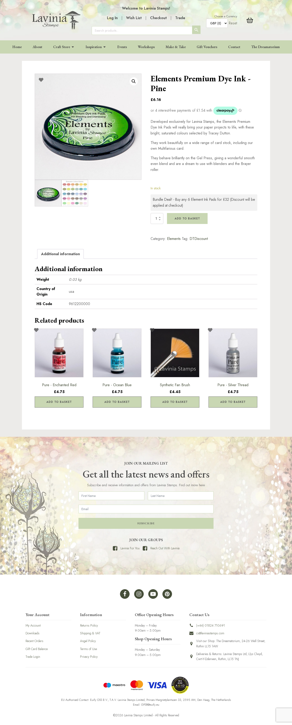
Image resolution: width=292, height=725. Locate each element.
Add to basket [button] (59, 402)
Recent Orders (34, 641)
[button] (134, 81)
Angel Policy (88, 641)
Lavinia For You (130, 548)
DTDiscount (199, 238)
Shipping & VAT (90, 633)
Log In (112, 18)
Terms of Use (88, 649)
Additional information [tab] (60, 254)
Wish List (134, 18)
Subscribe (146, 523)
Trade (180, 18)
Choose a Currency (225, 16)
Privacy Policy (89, 656)
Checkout (158, 18)
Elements (174, 238)
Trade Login (33, 656)
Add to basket (187, 218)
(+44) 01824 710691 (210, 625)
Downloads (32, 633)
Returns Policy (89, 625)
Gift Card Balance (37, 649)
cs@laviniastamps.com (210, 633)
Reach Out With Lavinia (165, 548)
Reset (233, 23)
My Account (33, 625)
